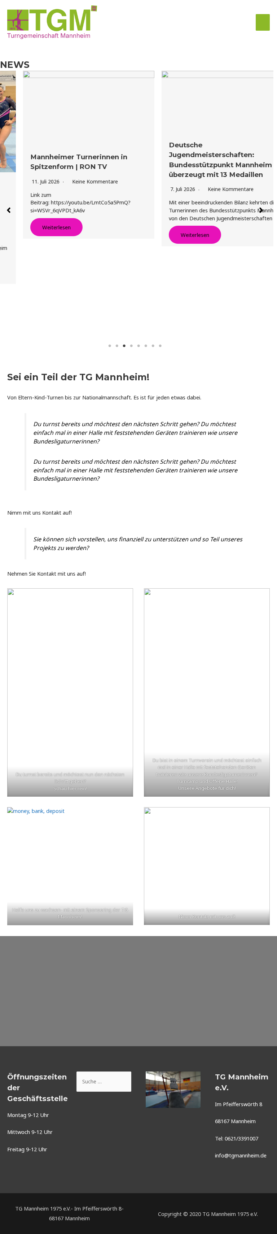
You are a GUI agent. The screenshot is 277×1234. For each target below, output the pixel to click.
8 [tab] (160, 346)
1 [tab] (109, 346)
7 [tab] (153, 346)
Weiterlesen (33, 227)
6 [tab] (145, 346)
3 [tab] (124, 346)
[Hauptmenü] (263, 22)
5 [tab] (138, 346)
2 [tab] (116, 346)
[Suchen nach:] (103, 1081)
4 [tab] (131, 346)
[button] (9, 210)
